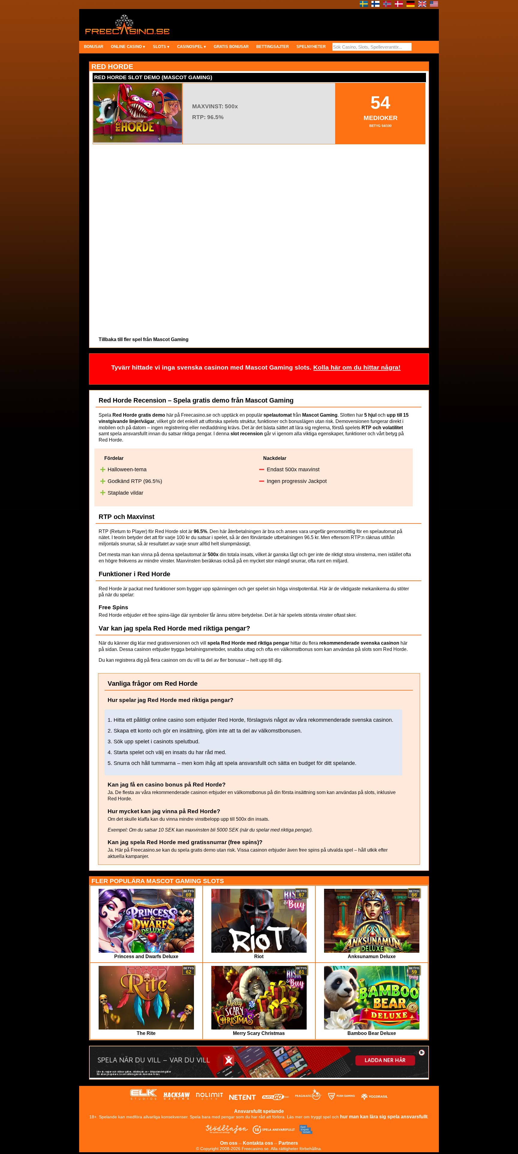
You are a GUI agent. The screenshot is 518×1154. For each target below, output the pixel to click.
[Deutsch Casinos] (410, 5)
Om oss (228, 1143)
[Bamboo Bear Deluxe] (372, 1027)
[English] (422, 5)
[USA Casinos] (434, 5)
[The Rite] (146, 1027)
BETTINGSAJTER (272, 46)
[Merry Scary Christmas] (259, 1027)
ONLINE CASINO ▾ (128, 46)
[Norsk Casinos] (387, 5)
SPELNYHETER (311, 46)
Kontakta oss (258, 1143)
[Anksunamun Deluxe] (372, 951)
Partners (288, 1143)
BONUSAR (93, 46)
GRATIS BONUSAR (231, 46)
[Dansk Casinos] (399, 5)
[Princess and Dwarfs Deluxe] (146, 951)
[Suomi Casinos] (375, 5)
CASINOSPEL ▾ (191, 46)
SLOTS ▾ (161, 46)
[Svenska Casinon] (364, 5)
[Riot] (259, 951)
